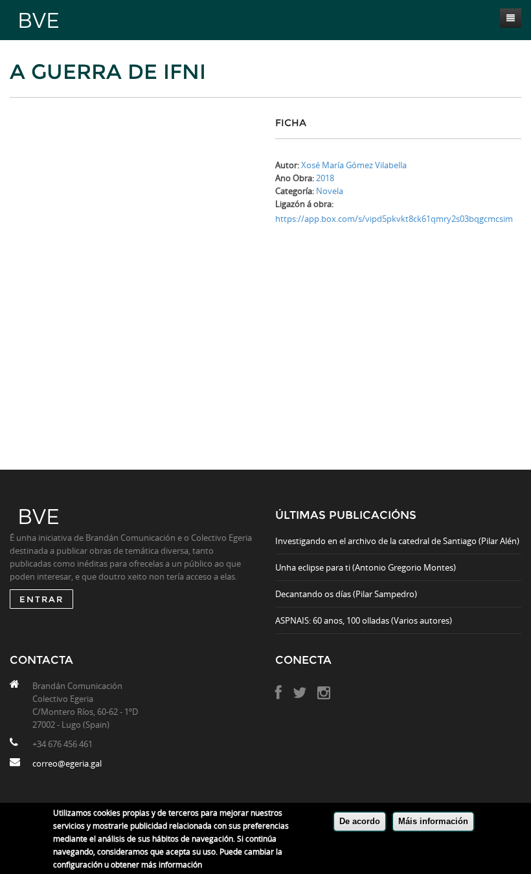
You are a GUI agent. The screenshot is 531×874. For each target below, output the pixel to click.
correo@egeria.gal (67, 763)
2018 (325, 178)
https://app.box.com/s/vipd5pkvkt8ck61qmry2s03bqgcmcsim (394, 218)
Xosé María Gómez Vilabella (354, 165)
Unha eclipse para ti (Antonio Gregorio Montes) (365, 567)
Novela (329, 191)
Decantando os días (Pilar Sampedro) (346, 594)
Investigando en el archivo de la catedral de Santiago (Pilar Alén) (397, 541)
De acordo (359, 821)
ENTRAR (41, 599)
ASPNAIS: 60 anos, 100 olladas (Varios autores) (363, 620)
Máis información (433, 821)
